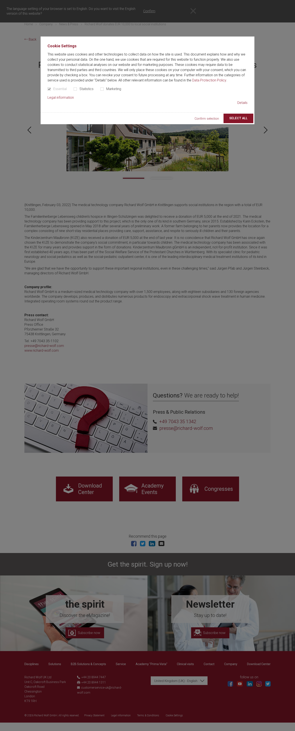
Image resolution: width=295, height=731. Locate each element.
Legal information (61, 97)
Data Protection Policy (209, 80)
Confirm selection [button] (207, 119)
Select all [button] (238, 118)
